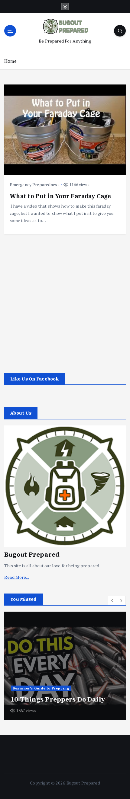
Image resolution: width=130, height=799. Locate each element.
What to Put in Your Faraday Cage (60, 196)
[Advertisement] (65, 299)
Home (10, 61)
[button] (112, 600)
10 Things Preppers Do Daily (57, 699)
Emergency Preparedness (35, 184)
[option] (65, 666)
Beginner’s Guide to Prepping (41, 688)
